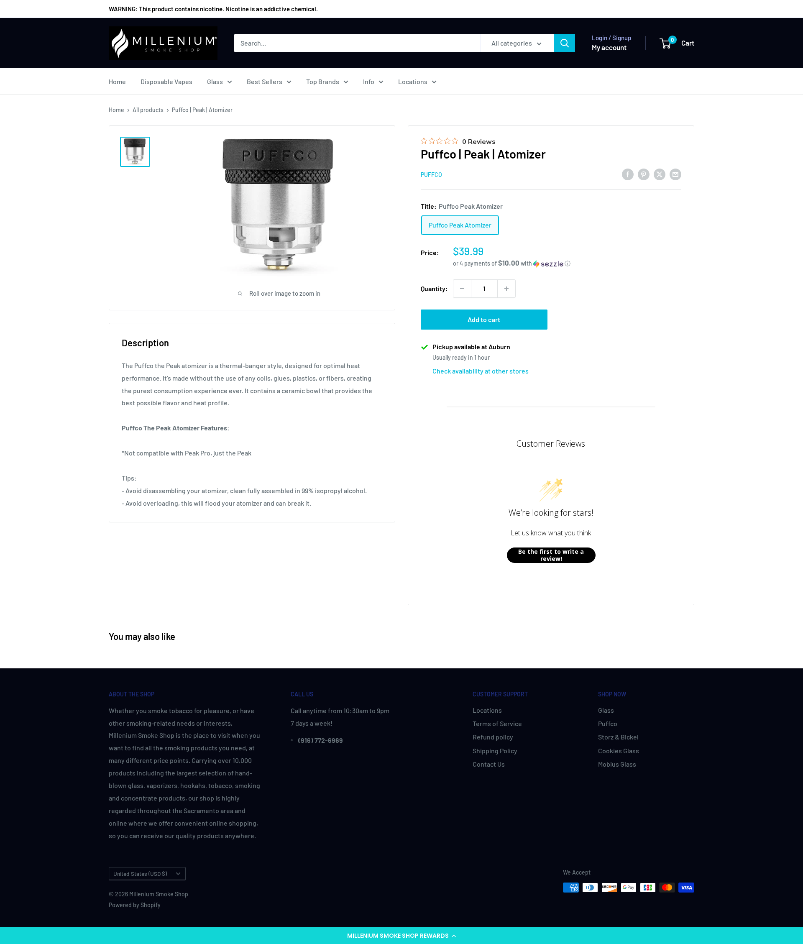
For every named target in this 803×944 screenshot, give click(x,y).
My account (609, 47)
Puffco (431, 174)
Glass (215, 81)
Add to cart (484, 319)
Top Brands (322, 81)
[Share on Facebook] (628, 173)
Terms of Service (497, 723)
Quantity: (434, 288)
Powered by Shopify (135, 904)
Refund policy (493, 737)
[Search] (564, 43)
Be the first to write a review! (551, 555)
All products (148, 109)
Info (368, 81)
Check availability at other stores (480, 371)
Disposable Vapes (166, 81)
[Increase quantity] (506, 288)
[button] (401, 935)
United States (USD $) (140, 873)
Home (117, 81)
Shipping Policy (495, 751)
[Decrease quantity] (462, 288)
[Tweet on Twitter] (659, 173)
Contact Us (489, 764)
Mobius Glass (617, 764)
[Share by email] (675, 173)
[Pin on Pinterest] (644, 173)
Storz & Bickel (618, 737)
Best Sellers (264, 81)
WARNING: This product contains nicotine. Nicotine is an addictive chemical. (213, 9)
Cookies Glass (618, 751)
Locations (412, 81)
